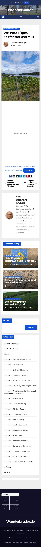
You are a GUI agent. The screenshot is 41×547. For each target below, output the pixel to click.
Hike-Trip (19, 542)
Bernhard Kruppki (20, 43)
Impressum (33, 542)
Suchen (6, 320)
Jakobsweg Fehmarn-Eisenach (15, 375)
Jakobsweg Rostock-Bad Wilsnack (17, 451)
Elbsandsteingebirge (11, 344)
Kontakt (26, 542)
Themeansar (20, 533)
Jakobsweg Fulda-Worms (11, 28)
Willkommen (11, 538)
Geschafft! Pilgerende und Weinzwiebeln (20, 281)
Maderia (7, 472)
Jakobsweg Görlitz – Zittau (14, 409)
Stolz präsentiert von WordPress (13, 530)
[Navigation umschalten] (21, 17)
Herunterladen (29, 170)
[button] (38, 17)
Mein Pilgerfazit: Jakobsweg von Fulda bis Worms (19, 261)
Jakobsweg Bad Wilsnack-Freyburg (17, 359)
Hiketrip (7, 354)
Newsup (32, 530)
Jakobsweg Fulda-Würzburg (15, 404)
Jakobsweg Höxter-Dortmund (15, 425)
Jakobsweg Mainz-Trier (13, 435)
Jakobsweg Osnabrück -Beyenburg (17, 446)
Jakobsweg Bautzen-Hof (13, 365)
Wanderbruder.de (20, 10)
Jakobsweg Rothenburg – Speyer (17, 457)
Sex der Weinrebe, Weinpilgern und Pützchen (13, 183)
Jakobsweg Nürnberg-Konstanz (16, 441)
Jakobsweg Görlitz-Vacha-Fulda (16, 414)
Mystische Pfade (9, 542)
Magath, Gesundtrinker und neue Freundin (28, 183)
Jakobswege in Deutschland (25, 538)
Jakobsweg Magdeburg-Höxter (16, 430)
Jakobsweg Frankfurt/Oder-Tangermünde (20, 386)
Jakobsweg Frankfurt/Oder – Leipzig (18, 380)
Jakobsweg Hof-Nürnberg (14, 420)
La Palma (7, 467)
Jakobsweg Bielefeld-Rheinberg (16, 370)
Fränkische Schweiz (11, 349)
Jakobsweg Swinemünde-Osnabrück (18, 462)
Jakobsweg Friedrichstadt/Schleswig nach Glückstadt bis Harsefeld (20, 392)
